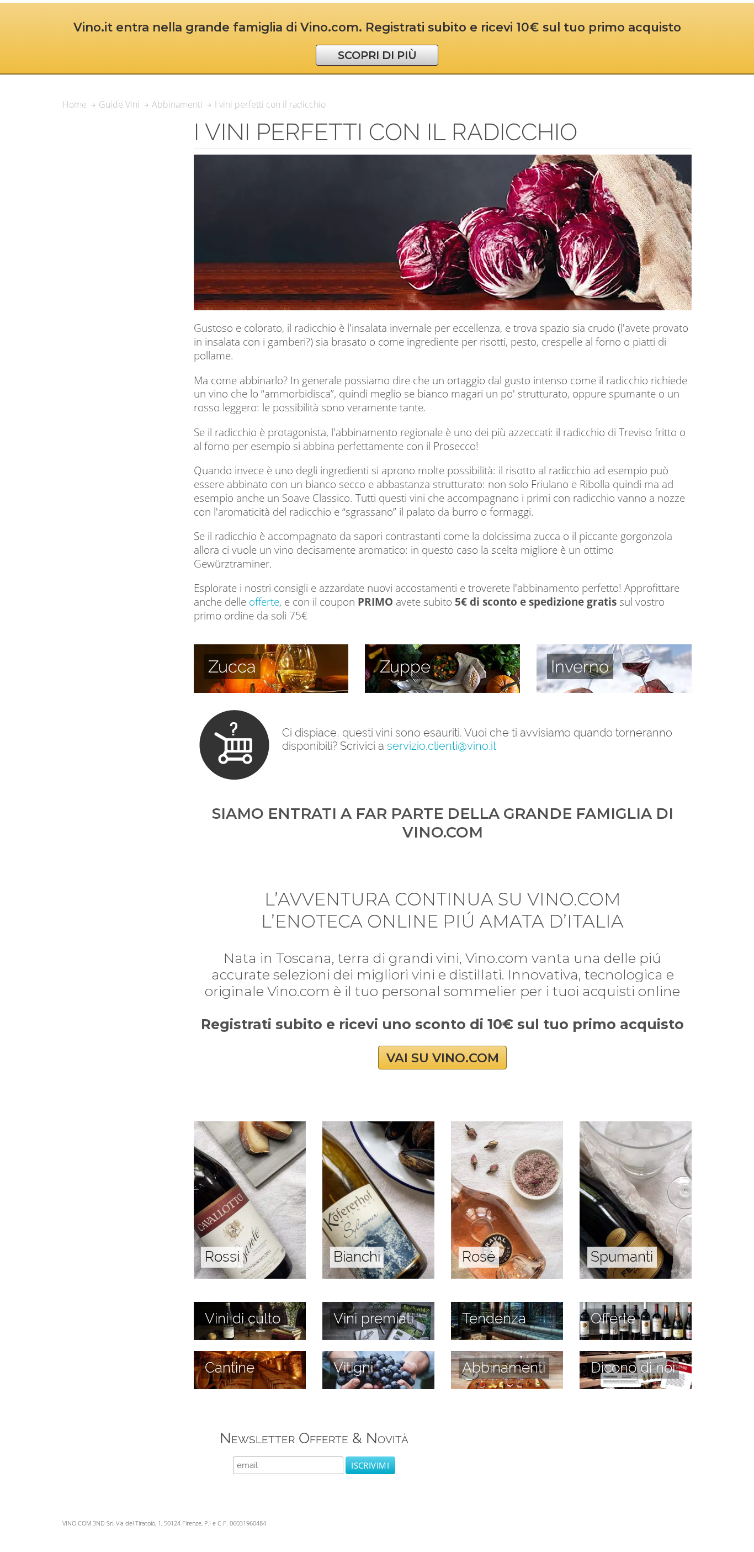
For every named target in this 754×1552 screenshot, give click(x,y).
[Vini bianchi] (378, 1127)
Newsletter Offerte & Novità (314, 1438)
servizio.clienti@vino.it (441, 746)
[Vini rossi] (250, 1127)
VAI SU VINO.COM (442, 1057)
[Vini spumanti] (636, 1127)
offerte (264, 601)
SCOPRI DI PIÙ (377, 55)
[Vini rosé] (507, 1127)
